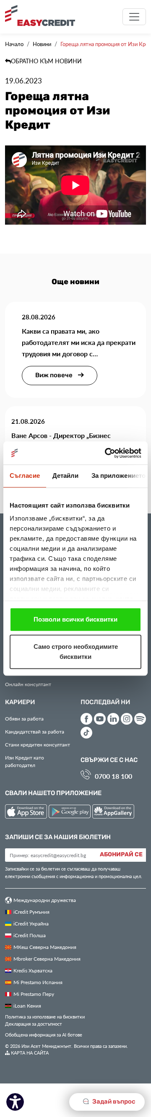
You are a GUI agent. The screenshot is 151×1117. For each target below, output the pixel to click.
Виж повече (54, 375)
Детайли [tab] (65, 475)
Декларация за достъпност (33, 1024)
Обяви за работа (24, 718)
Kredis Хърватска (32, 970)
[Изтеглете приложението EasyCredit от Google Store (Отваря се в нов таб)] (70, 813)
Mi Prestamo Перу (33, 993)
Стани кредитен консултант (37, 744)
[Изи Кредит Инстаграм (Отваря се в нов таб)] (127, 719)
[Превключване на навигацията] (134, 16)
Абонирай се (121, 854)
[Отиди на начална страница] (43, 15)
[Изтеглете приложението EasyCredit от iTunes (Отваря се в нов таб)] (27, 813)
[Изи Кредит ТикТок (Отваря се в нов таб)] (86, 733)
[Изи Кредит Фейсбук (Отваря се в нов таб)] (86, 719)
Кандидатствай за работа (34, 731)
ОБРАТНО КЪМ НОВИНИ (46, 61)
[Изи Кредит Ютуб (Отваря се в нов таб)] (100, 719)
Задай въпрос (113, 1102)
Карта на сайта (29, 1053)
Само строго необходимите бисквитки (76, 651)
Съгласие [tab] (25, 475)
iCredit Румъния (31, 911)
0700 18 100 (113, 776)
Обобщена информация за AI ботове (43, 1034)
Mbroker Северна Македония (47, 958)
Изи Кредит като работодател (24, 761)
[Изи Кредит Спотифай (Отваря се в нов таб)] (140, 719)
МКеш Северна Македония (44, 946)
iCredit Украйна (31, 923)
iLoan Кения (27, 1005)
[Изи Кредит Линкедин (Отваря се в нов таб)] (113, 719)
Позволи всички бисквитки (75, 619)
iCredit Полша (29, 935)
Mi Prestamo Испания (37, 982)
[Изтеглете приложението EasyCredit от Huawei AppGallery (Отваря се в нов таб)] (113, 813)
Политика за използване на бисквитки (45, 1016)
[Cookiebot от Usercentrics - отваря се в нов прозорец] (106, 453)
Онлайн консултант (28, 684)
